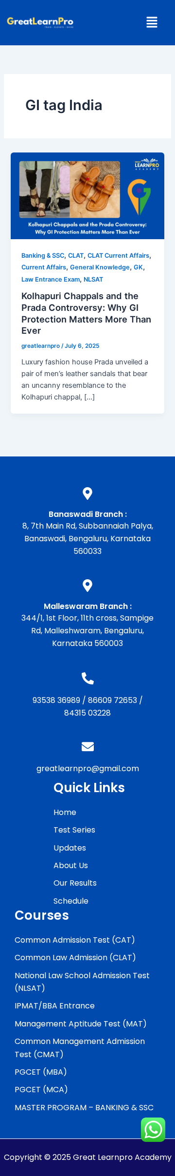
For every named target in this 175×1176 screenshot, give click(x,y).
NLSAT (93, 279)
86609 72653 (112, 700)
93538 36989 (56, 700)
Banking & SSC (42, 255)
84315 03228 (87, 713)
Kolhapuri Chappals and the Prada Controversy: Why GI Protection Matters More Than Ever (86, 313)
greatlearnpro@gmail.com (87, 768)
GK (138, 267)
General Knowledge (100, 267)
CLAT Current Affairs (118, 255)
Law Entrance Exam (50, 279)
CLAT (76, 255)
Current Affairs (43, 267)
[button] (151, 22)
